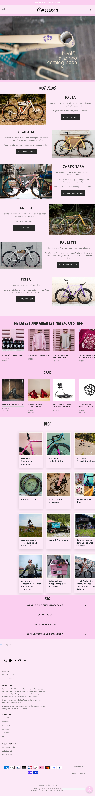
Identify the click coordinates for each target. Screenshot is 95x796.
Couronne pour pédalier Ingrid (86, 406)
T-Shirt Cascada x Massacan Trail (61, 356)
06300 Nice (7, 754)
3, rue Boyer (7, 751)
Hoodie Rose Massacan (38, 355)
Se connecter (8, 675)
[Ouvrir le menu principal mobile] (3, 9)
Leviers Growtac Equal (12, 405)
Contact (5, 718)
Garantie (6, 733)
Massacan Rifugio (10, 747)
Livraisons (6, 725)
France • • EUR (77, 773)
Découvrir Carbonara (73, 193)
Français (77, 766)
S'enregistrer (8, 678)
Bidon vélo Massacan (12, 355)
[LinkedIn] (15, 660)
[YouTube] (19, 660)
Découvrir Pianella (24, 228)
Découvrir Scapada (26, 151)
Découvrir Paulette (68, 265)
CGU (3, 737)
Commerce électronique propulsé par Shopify (47, 790)
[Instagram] (5, 660)
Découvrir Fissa (25, 299)
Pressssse (6, 722)
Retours (5, 729)
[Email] (24, 660)
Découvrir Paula (70, 117)
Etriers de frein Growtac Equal (35, 406)
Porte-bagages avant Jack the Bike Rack (62, 406)
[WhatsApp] (10, 660)
